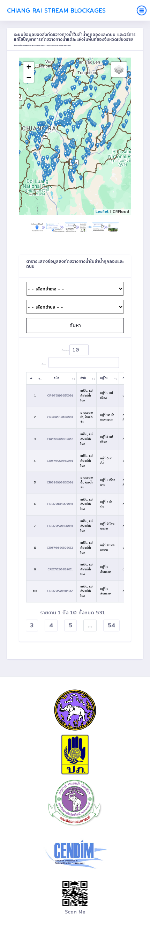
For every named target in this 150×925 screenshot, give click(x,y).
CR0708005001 (60, 395)
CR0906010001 (60, 417)
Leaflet (102, 211)
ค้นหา (75, 325)
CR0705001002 (60, 591)
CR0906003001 (60, 482)
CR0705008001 (60, 526)
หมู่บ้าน (104, 378)
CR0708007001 (60, 504)
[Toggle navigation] (141, 10)
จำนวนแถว (65, 349)
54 (111, 625)
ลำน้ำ (83, 378)
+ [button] (29, 66)
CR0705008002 (60, 547)
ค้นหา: (44, 363)
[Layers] (119, 69)
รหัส (56, 378)
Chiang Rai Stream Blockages (56, 10)
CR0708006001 (60, 460)
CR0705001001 (60, 569)
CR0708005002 (60, 439)
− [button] (29, 77)
